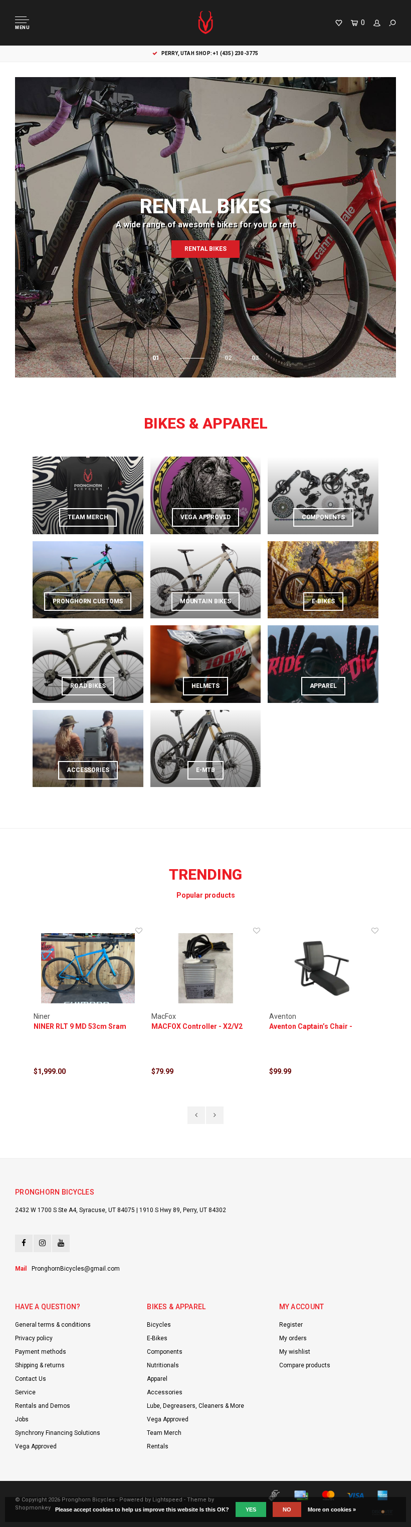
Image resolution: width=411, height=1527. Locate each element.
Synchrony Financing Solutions (57, 1432)
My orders (293, 1338)
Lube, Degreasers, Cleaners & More (195, 1405)
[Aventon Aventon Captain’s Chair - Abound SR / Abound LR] (323, 968)
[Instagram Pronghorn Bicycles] (42, 1243)
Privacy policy (34, 1338)
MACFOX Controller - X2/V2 (197, 1026)
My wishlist (294, 1351)
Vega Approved (36, 1446)
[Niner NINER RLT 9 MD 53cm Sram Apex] (88, 968)
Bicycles (159, 1324)
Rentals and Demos (42, 1405)
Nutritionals (163, 1365)
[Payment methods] (274, 1495)
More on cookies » (332, 1509)
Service (25, 1392)
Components (164, 1351)
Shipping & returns (40, 1365)
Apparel (157, 1378)
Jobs (22, 1419)
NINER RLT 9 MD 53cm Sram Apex (80, 1026)
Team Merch (164, 1432)
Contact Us (30, 1378)
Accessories (164, 1392)
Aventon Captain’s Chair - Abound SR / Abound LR (310, 1026)
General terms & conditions (53, 1324)
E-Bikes (157, 1338)
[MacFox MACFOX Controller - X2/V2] (205, 968)
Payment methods (40, 1351)
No (287, 1509)
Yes (251, 1509)
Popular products (205, 895)
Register (291, 1324)
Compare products (304, 1365)
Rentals (157, 1446)
